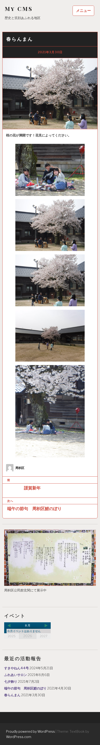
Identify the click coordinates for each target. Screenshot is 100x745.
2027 (43, 636)
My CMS (19, 9)
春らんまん (12, 695)
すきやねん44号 (16, 668)
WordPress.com (18, 737)
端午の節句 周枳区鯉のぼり (25, 688)
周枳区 (19, 468)
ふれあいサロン (15, 675)
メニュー (83, 10)
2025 (12, 636)
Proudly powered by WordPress (30, 731)
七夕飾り (10, 681)
